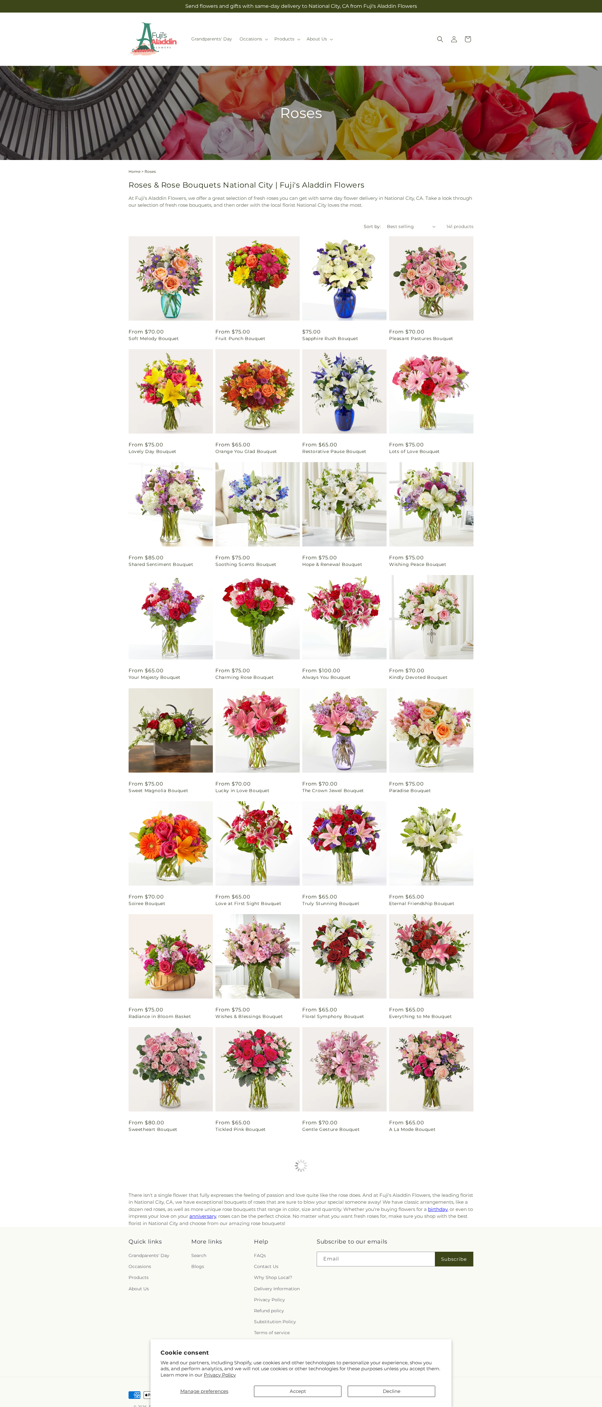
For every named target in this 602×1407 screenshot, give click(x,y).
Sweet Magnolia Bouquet (158, 790)
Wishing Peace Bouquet (417, 564)
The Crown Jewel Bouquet (333, 790)
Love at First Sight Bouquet (248, 903)
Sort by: (372, 226)
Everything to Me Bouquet (420, 1016)
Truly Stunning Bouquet (330, 903)
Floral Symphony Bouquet (333, 1016)
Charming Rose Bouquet (244, 677)
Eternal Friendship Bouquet (422, 903)
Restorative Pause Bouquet (334, 451)
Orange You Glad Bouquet (246, 451)
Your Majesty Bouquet (155, 677)
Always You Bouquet (326, 677)
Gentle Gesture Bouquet (331, 1129)
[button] (253, 38)
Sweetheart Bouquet (153, 1129)
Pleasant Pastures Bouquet (421, 338)
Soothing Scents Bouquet (246, 564)
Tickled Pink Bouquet (240, 1129)
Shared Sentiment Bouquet (161, 564)
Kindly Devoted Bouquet (418, 677)
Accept (298, 1391)
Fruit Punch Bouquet (240, 338)
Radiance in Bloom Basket (160, 1016)
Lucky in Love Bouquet (242, 790)
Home (134, 171)
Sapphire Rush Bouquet (330, 338)
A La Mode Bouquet (412, 1129)
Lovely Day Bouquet (153, 451)
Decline (391, 1391)
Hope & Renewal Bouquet (332, 564)
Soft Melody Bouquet (154, 338)
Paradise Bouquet (410, 790)
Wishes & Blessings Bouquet (249, 1016)
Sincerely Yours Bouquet (244, 1242)
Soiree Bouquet (147, 903)
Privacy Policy (220, 1375)
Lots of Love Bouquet (414, 451)
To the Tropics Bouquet (416, 1242)
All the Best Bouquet (153, 1242)
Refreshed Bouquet (325, 1242)
